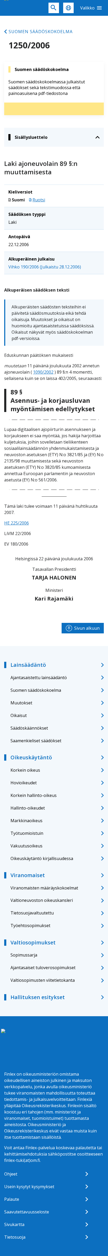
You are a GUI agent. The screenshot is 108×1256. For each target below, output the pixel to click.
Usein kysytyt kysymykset (29, 1186)
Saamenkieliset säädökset (35, 741)
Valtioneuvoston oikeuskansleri (41, 900)
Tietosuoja (14, 1237)
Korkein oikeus (25, 770)
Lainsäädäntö (28, 664)
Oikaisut (18, 715)
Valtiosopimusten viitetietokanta (42, 980)
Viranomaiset (27, 875)
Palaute (11, 1199)
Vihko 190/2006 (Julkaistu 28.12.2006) (44, 267)
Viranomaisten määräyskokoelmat (44, 888)
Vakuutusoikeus (26, 846)
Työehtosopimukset (30, 925)
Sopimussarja (23, 955)
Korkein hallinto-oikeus (33, 795)
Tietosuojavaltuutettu (32, 913)
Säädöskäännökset (29, 728)
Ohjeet (10, 1174)
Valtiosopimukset (33, 942)
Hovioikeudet (23, 783)
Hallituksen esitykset (37, 997)
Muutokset (21, 703)
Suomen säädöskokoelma (41, 31)
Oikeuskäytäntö (31, 757)
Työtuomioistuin (26, 833)
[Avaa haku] (53, 8)
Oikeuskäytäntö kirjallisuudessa (41, 858)
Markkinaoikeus (26, 820)
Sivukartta (14, 1224)
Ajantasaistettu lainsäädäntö (38, 677)
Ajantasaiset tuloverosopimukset (42, 967)
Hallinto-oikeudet (27, 808)
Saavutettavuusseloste (26, 1212)
